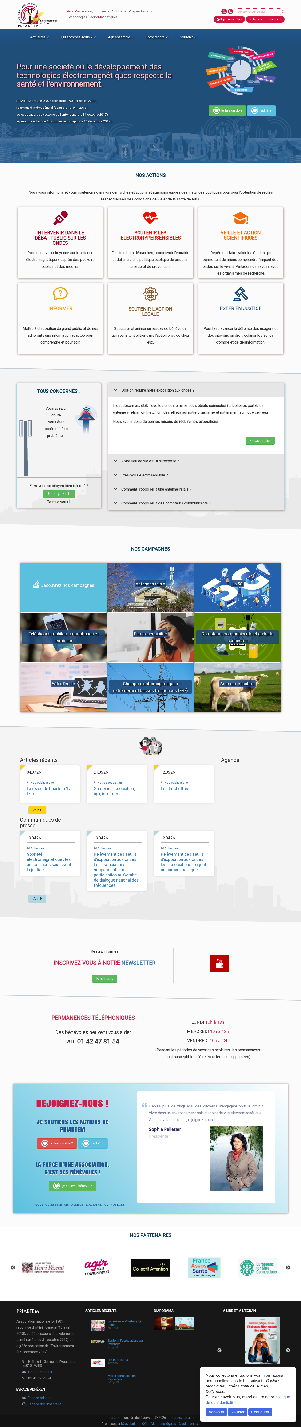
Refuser (238, 1412)
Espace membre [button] (231, 19)
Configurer (260, 1412)
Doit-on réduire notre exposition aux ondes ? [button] (157, 390)
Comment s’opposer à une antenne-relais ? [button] (156, 489)
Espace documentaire (44, 1404)
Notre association (110, 782)
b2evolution (130, 1424)
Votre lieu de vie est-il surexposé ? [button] (150, 461)
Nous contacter (40, 1372)
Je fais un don (231, 110)
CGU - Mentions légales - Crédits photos (171, 1424)
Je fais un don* (61, 1143)
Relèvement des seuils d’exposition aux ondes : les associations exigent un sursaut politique (183, 862)
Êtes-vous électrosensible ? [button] (144, 475)
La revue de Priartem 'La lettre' (125, 1322)
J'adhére (265, 110)
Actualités (37, 848)
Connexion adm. (183, 1417)
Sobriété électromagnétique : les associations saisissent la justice (49, 862)
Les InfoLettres (175, 788)
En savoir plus (260, 440)
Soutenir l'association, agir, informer (114, 791)
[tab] (196, 390)
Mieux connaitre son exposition (122, 1377)
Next (288, 1267)
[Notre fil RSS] (230, 11)
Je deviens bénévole (76, 1185)
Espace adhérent (41, 1398)
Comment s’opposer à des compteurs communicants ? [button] (166, 503)
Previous (13, 1267)
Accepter (216, 1412)
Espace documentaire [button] (266, 19)
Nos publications (42, 782)
